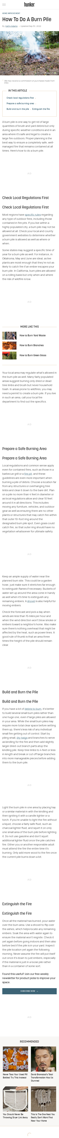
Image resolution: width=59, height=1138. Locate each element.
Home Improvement (11, 14)
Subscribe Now (27, 991)
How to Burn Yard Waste (33, 335)
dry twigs (22, 738)
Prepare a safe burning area (20, 104)
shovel (31, 601)
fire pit (28, 474)
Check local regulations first (20, 98)
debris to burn (33, 709)
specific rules (33, 215)
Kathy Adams (11, 26)
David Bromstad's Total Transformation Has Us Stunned (42, 1078)
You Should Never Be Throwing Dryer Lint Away (15, 1116)
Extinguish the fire (41, 109)
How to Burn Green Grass (33, 355)
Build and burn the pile (18, 109)
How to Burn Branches (32, 345)
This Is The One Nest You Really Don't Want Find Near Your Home (43, 1117)
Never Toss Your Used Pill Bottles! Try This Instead (15, 1076)
